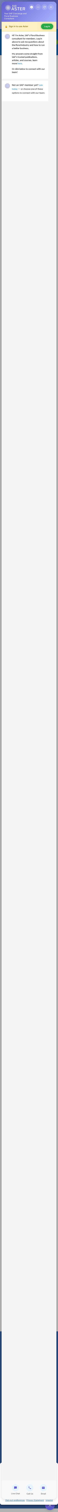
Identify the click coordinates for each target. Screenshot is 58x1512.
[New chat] (44, 7)
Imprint (49, 1500)
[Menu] (38, 7)
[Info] (31, 7)
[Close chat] (51, 7)
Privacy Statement (35, 1500)
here (20, 63)
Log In (47, 26)
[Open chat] (50, 1505)
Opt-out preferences (15, 1500)
